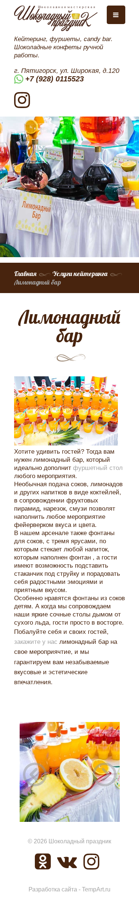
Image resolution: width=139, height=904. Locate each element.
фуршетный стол (98, 467)
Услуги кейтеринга (79, 273)
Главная (25, 273)
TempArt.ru (96, 889)
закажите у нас (35, 641)
